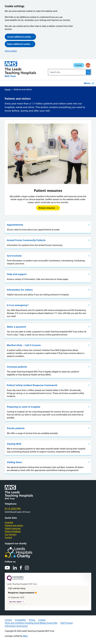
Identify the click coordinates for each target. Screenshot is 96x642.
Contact (8, 537)
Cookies (42, 620)
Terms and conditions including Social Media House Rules (31, 623)
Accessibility (20, 620)
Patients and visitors (14, 525)
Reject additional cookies (18, 44)
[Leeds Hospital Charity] (22, 552)
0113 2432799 (12, 508)
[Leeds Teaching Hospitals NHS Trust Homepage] (20, 69)
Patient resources (12, 528)
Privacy (32, 620)
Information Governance (16, 626)
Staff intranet (66, 623)
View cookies (11, 51)
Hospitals (9, 522)
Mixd (25, 636)
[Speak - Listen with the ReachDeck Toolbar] (88, 65)
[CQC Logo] (15, 580)
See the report (15, 602)
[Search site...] (66, 72)
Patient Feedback (13, 531)
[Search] (88, 72)
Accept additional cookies (19, 37)
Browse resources (47, 208)
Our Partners (10, 534)
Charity (78, 65)
